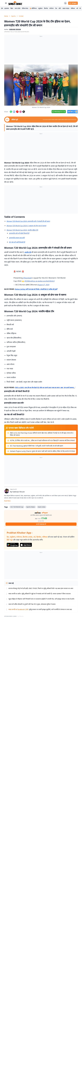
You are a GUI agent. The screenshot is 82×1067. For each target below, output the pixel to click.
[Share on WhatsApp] (11, 111)
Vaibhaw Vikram (18, 492)
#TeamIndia (27, 278)
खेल (81, 8)
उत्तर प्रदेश (17, 8)
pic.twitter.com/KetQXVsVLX (45, 281)
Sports (13, 16)
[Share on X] (23, 111)
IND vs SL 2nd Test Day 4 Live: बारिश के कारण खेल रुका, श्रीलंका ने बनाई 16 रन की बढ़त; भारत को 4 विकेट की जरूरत (41, 434)
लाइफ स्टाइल (65, 8)
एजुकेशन (40, 8)
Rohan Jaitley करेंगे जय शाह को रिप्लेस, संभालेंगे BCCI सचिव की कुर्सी (36, 289)
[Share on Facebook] (14, 111)
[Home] (15, 3)
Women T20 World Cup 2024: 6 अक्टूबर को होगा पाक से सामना (26, 226)
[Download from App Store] (26, 545)
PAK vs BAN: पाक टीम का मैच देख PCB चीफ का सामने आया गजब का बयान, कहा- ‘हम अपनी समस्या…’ (45, 387)
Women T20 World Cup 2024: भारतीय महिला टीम (22, 230)
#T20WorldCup (29, 281)
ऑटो (60, 8)
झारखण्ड (6, 8)
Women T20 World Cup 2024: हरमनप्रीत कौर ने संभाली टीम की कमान (28, 221)
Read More (7, 501)
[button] (41, 85)
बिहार (11, 8)
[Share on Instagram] (20, 111)
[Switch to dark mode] (65, 3)
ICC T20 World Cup (17, 507)
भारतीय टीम (27, 252)
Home (6, 16)
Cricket (21, 16)
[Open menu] (6, 3)
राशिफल (73, 8)
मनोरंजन (51, 8)
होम (2, 8)
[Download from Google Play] (13, 545)
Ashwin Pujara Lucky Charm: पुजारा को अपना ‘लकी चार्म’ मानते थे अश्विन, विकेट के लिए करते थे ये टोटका (42, 451)
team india (41, 507)
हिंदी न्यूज (10, 540)
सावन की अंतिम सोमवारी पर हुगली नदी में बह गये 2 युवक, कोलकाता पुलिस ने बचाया (32, 604)
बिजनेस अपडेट (27, 537)
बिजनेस (46, 8)
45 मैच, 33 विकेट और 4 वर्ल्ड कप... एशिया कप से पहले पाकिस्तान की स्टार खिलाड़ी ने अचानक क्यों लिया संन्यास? (42, 440)
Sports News (30, 507)
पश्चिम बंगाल (25, 8)
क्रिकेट (38, 537)
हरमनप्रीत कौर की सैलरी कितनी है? (19, 233)
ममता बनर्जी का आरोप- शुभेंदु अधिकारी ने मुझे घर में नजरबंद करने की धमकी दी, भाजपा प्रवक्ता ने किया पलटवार (39, 594)
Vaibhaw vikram (15, 29)
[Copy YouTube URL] (17, 111)
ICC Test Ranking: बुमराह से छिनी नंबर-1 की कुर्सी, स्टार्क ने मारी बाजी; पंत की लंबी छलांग (36, 446)
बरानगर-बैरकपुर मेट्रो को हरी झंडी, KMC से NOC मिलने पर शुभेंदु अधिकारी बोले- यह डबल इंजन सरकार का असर (40, 588)
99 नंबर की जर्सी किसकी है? (17, 242)
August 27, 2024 (43, 285)
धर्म (77, 8)
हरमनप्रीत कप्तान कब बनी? (17, 238)
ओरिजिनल (34, 8)
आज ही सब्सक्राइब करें (41, 524)
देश (8, 537)
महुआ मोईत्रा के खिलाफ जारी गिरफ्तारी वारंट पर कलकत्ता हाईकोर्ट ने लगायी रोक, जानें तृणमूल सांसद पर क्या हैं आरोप (41, 599)
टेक (56, 8)
